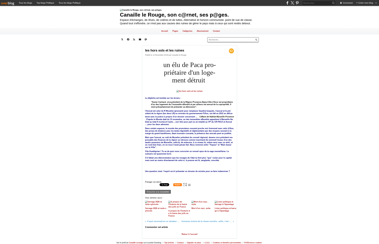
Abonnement (202, 31)
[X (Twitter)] (292, 3)
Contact (216, 31)
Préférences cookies (253, 243)
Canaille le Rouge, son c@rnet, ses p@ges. (174, 15)
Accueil (164, 31)
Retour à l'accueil (189, 234)
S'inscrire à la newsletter (158, 192)
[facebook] (287, 3)
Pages (175, 31)
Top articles (169, 243)
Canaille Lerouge (136, 243)
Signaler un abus (194, 243)
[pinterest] (297, 3)
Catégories (187, 31)
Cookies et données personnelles (227, 243)
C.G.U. (207, 243)
